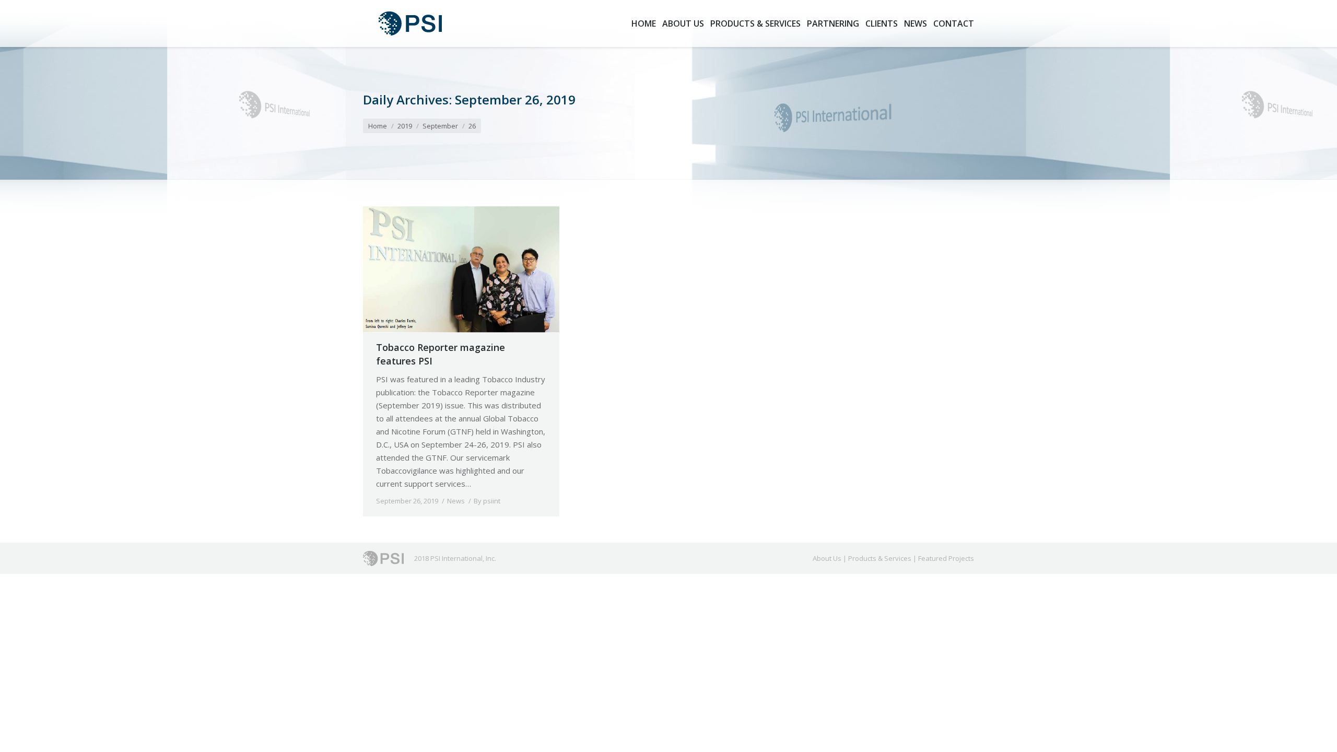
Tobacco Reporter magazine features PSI (440, 354)
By (487, 501)
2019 (404, 126)
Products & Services (879, 558)
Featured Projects (946, 558)
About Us (827, 558)
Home (377, 126)
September (440, 126)
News (456, 501)
